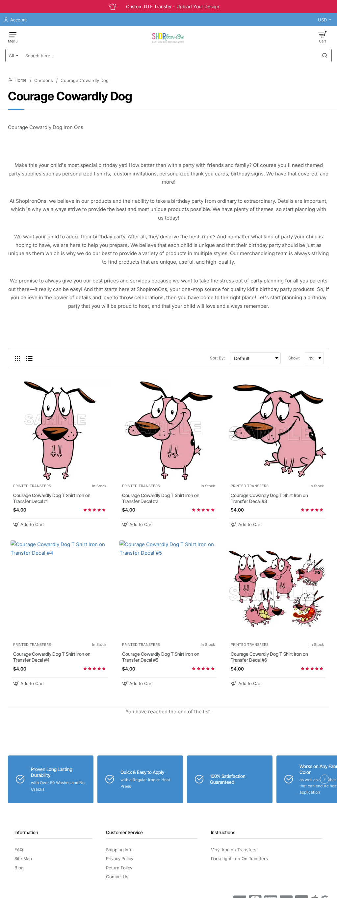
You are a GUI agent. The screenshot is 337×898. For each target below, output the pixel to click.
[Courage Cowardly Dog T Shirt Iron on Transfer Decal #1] (60, 431)
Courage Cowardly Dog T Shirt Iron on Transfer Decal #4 (52, 657)
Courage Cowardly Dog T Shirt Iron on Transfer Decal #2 (160, 498)
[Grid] (17, 358)
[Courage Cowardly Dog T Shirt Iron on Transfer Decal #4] (60, 589)
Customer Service (124, 832)
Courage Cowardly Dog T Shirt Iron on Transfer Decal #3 (269, 498)
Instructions (223, 832)
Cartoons (43, 80)
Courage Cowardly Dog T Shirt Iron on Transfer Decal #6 (269, 657)
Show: (294, 358)
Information (26, 832)
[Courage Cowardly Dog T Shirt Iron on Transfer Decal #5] (168, 589)
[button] (29, 524)
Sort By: (217, 358)
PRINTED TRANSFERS (32, 486)
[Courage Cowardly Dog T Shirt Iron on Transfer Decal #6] (277, 589)
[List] (29, 358)
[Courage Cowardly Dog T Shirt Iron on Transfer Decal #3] (277, 431)
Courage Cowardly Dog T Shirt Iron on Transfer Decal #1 (52, 498)
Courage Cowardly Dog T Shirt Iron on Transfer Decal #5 (160, 657)
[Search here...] (324, 55)
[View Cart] (322, 36)
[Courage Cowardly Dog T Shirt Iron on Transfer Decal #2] (168, 431)
